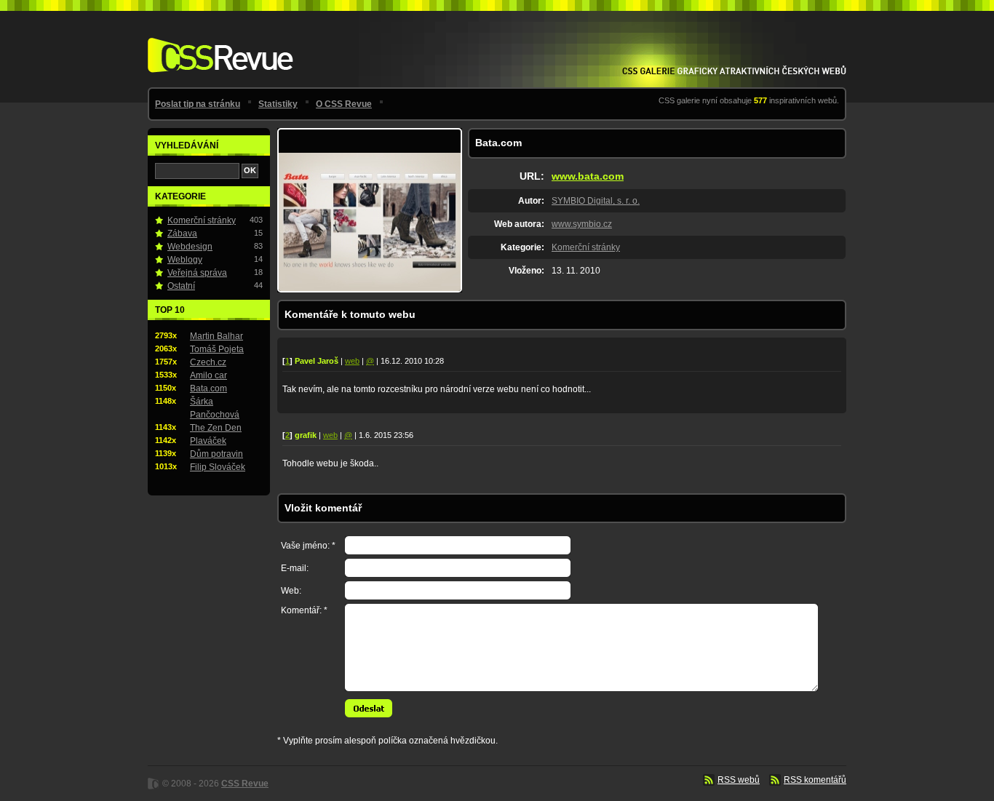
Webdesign (189, 247)
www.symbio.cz (582, 224)
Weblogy (184, 260)
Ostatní (181, 286)
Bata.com (208, 388)
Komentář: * (304, 610)
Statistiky (278, 104)
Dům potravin (216, 454)
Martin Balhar (216, 336)
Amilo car (208, 375)
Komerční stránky (586, 247)
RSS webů (738, 780)
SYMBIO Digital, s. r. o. (596, 201)
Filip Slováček (217, 467)
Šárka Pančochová (214, 408)
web (352, 360)
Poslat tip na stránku (197, 104)
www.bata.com (588, 176)
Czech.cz (208, 362)
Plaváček (208, 441)
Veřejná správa (197, 273)
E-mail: (295, 568)
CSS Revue (217, 45)
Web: (291, 591)
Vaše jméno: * (308, 546)
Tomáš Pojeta (217, 349)
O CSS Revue (344, 104)
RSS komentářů (815, 780)
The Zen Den (216, 428)
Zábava (182, 233)
